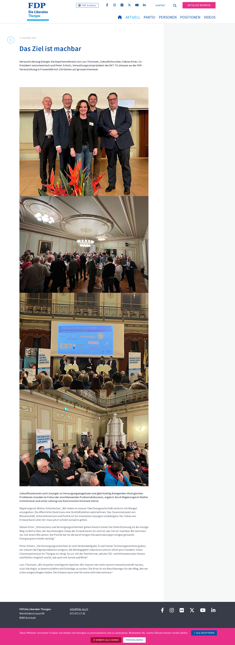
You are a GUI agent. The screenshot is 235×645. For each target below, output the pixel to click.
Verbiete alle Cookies (107, 639)
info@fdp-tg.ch (79, 609)
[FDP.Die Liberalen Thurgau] (39, 7)
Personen (168, 17)
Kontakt (160, 5)
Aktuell (132, 17)
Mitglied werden (199, 5)
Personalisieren (134, 639)
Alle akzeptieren (205, 632)
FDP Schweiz (89, 5)
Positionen (190, 17)
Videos (210, 17)
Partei (149, 17)
